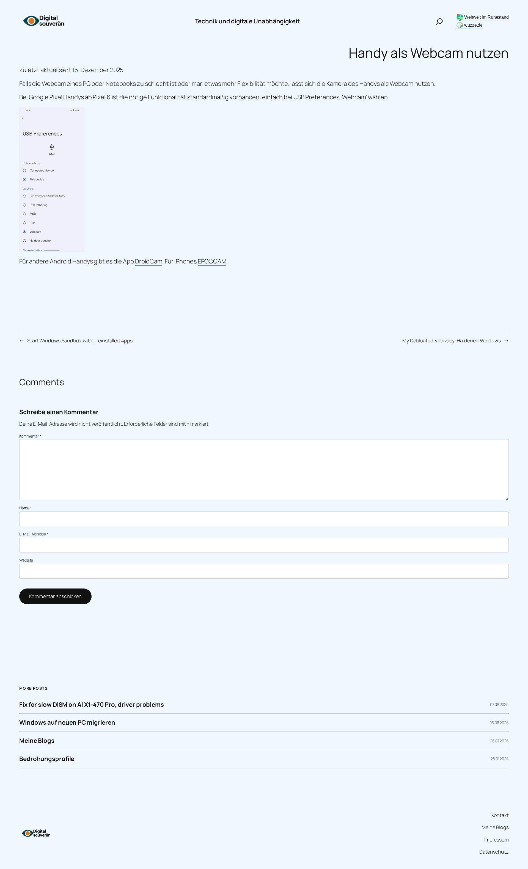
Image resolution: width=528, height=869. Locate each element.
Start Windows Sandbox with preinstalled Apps (80, 340)
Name (25, 507)
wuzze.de (473, 25)
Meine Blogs (36, 740)
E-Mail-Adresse (33, 534)
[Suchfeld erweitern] (439, 21)
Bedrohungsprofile (46, 758)
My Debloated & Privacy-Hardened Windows (451, 340)
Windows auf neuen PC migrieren (67, 722)
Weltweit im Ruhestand (486, 17)
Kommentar (30, 436)
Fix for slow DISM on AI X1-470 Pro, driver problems (91, 704)
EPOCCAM (212, 261)
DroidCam (148, 261)
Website (26, 560)
